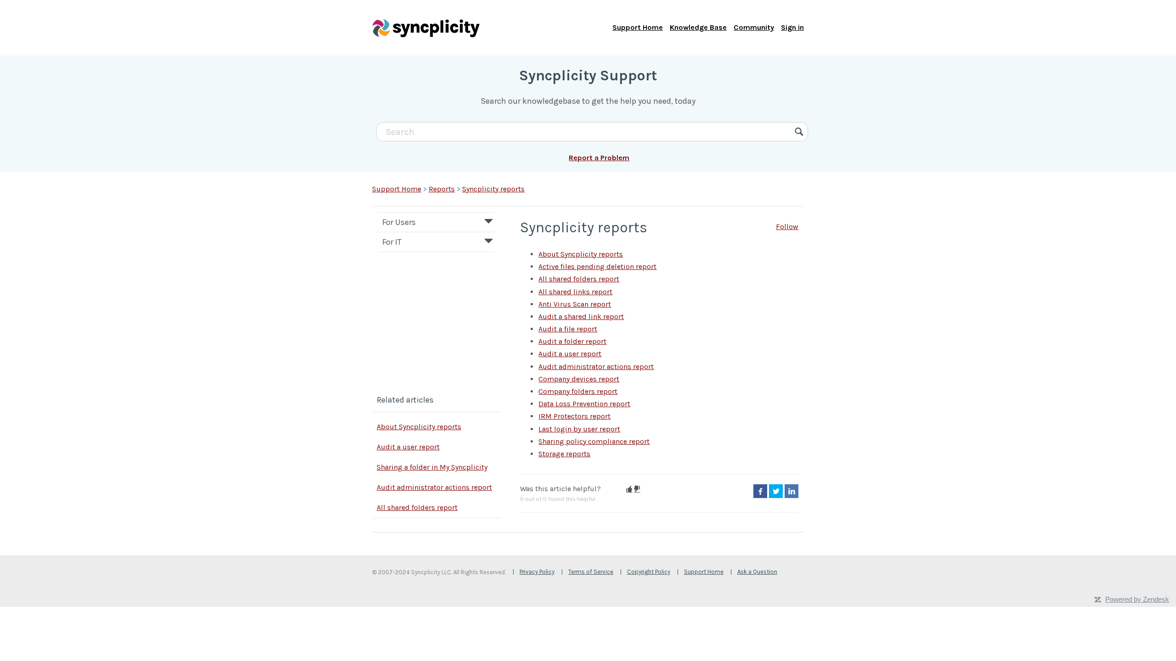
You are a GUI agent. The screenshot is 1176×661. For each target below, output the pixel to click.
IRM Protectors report (574, 416)
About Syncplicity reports (419, 426)
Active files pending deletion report (597, 266)
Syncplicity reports (493, 189)
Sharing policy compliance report (594, 441)
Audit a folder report (572, 341)
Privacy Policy (537, 571)
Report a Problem (599, 157)
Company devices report (578, 379)
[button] (629, 489)
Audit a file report (567, 329)
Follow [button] (787, 226)
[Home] (426, 27)
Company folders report (577, 391)
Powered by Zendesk (1137, 599)
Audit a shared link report (581, 316)
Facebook (760, 491)
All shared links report (575, 291)
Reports (442, 189)
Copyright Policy (648, 571)
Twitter (776, 491)
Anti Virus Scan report (574, 304)
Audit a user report (408, 447)
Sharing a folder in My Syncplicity (432, 467)
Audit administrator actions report (434, 487)
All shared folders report (417, 507)
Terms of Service (590, 571)
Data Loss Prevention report (584, 403)
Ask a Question (757, 571)
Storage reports (564, 453)
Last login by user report (579, 429)
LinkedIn (791, 491)
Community (754, 27)
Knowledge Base (698, 27)
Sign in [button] (792, 27)
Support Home (637, 27)
